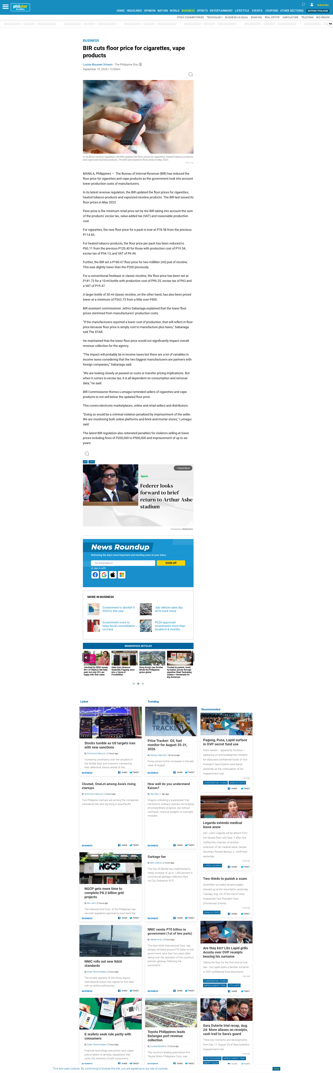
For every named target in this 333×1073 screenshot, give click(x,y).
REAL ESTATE (272, 17)
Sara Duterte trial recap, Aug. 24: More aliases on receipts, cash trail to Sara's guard (225, 1029)
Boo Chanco (156, 863)
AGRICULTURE (290, 17)
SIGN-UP (171, 563)
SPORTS (202, 10)
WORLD (174, 10)
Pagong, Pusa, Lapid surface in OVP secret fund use (225, 742)
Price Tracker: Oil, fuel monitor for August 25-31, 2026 (167, 745)
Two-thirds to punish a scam (225, 879)
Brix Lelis (91, 903)
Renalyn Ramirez (158, 755)
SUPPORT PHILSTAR (318, 11)
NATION (162, 10)
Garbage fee (157, 857)
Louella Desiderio (158, 1046)
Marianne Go (156, 939)
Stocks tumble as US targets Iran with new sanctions (109, 745)
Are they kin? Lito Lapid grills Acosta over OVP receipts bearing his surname (225, 952)
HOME (121, 10)
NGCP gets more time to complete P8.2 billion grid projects (104, 893)
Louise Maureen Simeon (98, 64)
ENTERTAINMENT (221, 10)
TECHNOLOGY (214, 17)
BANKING (256, 17)
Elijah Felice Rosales (96, 972)
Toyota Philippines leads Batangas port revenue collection (166, 1036)
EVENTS (257, 10)
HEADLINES (134, 10)
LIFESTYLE (242, 10)
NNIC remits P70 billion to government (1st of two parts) (170, 931)
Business (91, 40)
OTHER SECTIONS (292, 10)
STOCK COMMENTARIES (190, 17)
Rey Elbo (154, 794)
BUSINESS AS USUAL (236, 17)
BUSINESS (188, 10)
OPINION (149, 10)
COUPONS (271, 10)
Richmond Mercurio (96, 753)
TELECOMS (307, 17)
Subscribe (323, 5)
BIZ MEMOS (322, 17)
